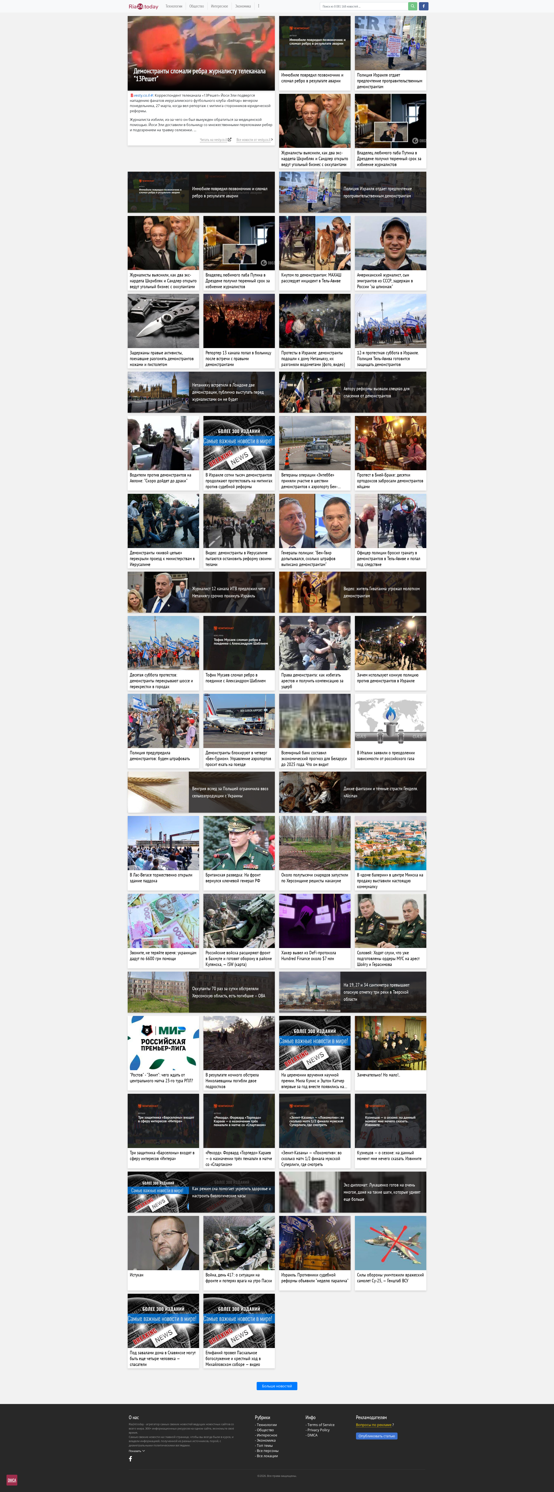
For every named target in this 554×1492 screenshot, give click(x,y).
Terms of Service (321, 1424)
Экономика (243, 6)
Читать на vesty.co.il (213, 139)
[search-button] (412, 6)
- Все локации (266, 1456)
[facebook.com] (131, 1459)
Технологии (174, 6)
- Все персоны (267, 1450)
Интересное (219, 6)
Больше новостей (277, 1386)
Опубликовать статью (377, 1436)
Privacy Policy (319, 1430)
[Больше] (259, 6)
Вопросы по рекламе (373, 1424)
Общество (196, 6)
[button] (423, 6)
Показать (135, 1451)
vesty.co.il (142, 95)
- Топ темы (264, 1445)
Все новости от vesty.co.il (254, 139)
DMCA (312, 1435)
